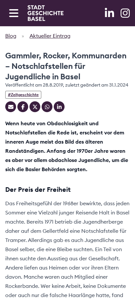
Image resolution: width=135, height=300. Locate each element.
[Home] (46, 13)
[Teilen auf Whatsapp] (47, 106)
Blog (10, 35)
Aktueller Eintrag (49, 35)
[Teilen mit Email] (10, 106)
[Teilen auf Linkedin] (59, 106)
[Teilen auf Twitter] (34, 106)
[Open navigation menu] (13, 13)
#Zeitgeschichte (23, 94)
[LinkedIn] (110, 13)
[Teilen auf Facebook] (22, 106)
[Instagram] (125, 13)
